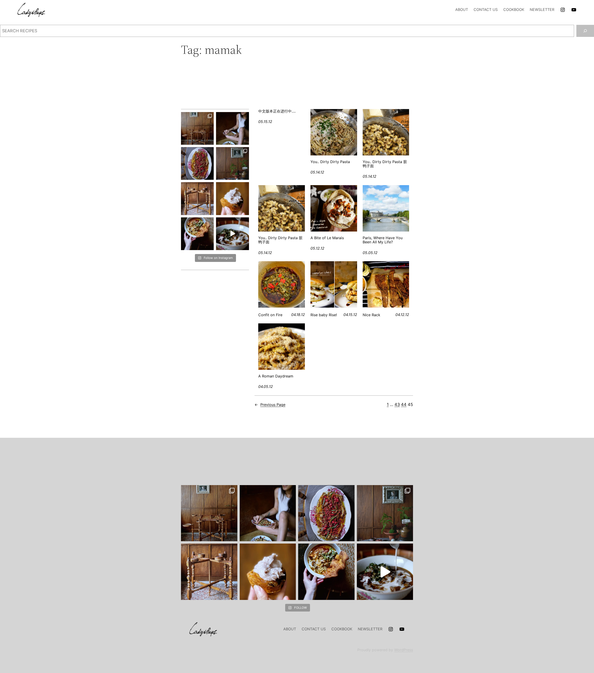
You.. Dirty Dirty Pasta (330, 162)
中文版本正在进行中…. (277, 111)
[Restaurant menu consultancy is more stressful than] (197, 163)
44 (404, 404)
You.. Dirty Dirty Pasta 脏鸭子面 (385, 164)
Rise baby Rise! (323, 315)
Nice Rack (371, 315)
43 (397, 404)
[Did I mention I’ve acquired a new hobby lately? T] (232, 163)
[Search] (585, 31)
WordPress (403, 649)
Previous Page (270, 404)
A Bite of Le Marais (327, 238)
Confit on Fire (270, 315)
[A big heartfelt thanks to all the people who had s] (232, 233)
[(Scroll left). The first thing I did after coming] (197, 128)
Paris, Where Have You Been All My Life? (383, 240)
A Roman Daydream (275, 376)
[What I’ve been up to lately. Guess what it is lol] (197, 198)
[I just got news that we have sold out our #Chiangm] (197, 233)
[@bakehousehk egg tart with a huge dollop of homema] (232, 198)
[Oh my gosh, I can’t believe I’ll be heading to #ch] (232, 128)
